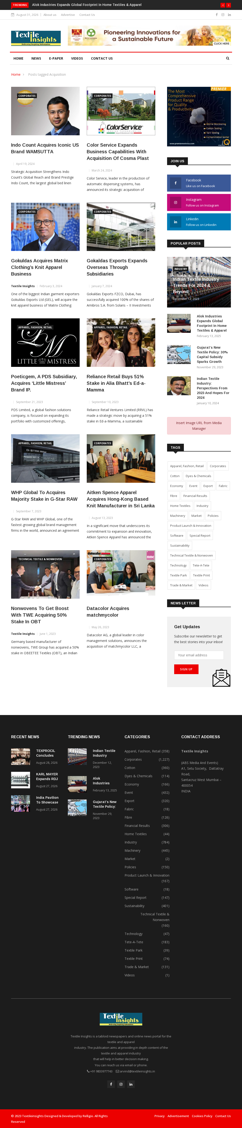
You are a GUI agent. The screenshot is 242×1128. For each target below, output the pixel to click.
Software (176, 535)
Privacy (160, 1116)
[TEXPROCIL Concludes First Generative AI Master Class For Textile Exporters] (21, 757)
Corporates (26, 95)
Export (208, 486)
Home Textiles (180, 506)
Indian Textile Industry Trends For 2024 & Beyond (196, 285)
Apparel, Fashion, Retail (35, 327)
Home (18, 58)
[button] (222, 5)
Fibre (173, 496)
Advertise (68, 15)
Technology (178, 565)
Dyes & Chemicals (198, 476)
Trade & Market (181, 585)
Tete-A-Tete (201, 565)
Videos (77, 58)
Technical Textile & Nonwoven (40, 559)
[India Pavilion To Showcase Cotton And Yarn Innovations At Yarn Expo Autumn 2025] (21, 804)
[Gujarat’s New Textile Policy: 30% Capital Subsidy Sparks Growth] (180, 355)
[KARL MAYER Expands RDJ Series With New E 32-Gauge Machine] (21, 781)
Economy (176, 486)
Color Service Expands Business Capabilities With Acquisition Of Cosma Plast (118, 151)
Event (193, 486)
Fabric (223, 486)
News (36, 58)
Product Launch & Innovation (190, 525)
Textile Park (178, 575)
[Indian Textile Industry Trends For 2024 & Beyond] (78, 757)
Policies (213, 516)
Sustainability (180, 545)
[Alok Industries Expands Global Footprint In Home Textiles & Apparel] (180, 324)
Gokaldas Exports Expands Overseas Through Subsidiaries (117, 267)
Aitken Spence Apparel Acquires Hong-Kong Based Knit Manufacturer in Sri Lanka (121, 499)
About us (49, 15)
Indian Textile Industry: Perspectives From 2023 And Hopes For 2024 (213, 388)
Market (196, 516)
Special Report (200, 535)
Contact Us (87, 15)
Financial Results (195, 496)
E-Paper (56, 58)
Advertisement (178, 1116)
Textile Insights (23, 286)
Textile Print (201, 575)
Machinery (177, 516)
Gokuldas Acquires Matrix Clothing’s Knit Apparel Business (39, 267)
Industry (180, 269)
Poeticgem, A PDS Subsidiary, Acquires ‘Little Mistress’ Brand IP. (44, 383)
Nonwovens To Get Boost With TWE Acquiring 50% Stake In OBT (40, 615)
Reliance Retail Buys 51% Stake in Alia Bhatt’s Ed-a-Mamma (116, 383)
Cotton (175, 476)
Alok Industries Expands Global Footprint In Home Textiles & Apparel (87, 5)
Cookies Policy (202, 1116)
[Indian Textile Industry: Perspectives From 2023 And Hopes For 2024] (180, 386)
